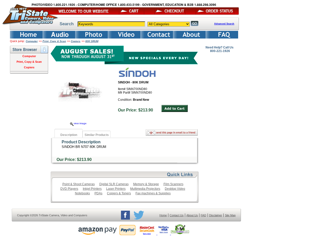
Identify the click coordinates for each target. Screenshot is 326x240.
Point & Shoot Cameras (78, 184)
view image (80, 123)
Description (68, 135)
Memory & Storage (146, 184)
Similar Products (97, 135)
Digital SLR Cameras (114, 184)
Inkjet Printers (92, 189)
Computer (32, 41)
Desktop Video (175, 189)
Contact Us (177, 215)
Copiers (75, 41)
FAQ (203, 215)
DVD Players (69, 189)
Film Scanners (173, 184)
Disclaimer (215, 215)
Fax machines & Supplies (153, 193)
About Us (192, 215)
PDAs (98, 193)
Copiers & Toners (119, 193)
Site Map (230, 215)
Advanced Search (224, 23)
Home (163, 215)
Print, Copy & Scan (54, 41)
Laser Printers (116, 189)
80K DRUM (91, 41)
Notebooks (82, 193)
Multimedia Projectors (145, 189)
